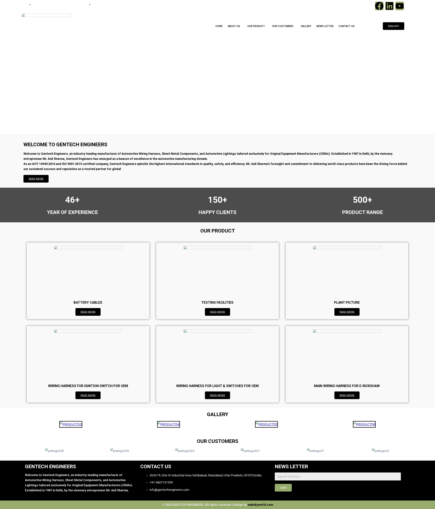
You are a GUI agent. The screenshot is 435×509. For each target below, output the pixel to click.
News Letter (324, 26)
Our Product (256, 26)
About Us (234, 26)
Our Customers (282, 26)
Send (283, 487)
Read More (36, 178)
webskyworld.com (260, 504)
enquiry (393, 26)
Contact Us (346, 26)
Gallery (306, 26)
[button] (217, 126)
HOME (219, 26)
